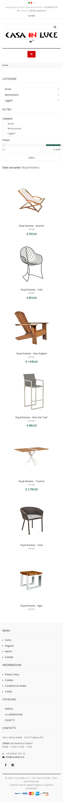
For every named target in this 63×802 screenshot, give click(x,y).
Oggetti (9, 100)
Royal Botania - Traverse (32, 481)
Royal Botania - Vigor (32, 605)
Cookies (9, 680)
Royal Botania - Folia (31, 289)
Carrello (31, 15)
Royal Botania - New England (31, 353)
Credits (8, 691)
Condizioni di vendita (15, 685)
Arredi (8, 89)
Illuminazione (12, 94)
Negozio (9, 645)
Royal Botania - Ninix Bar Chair (31, 417)
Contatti (9, 657)
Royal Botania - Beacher (31, 225)
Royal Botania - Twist (31, 545)
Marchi (8, 651)
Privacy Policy (12, 674)
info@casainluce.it (15, 757)
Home (5, 65)
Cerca (31, 157)
